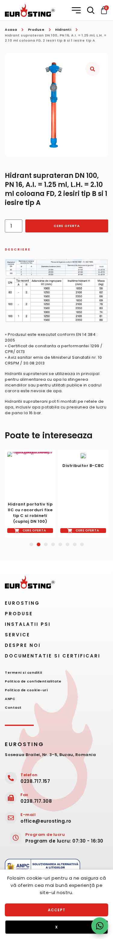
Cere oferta (67, 225)
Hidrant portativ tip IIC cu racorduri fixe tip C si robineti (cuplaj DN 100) (30, 512)
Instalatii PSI (28, 624)
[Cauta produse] (90, 10)
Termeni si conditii (23, 672)
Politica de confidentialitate (33, 681)
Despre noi (23, 645)
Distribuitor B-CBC (83, 465)
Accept (56, 909)
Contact (13, 707)
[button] (77, 10)
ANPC (10, 698)
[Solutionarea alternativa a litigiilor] (42, 868)
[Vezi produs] (30, 475)
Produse (36, 29)
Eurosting (22, 603)
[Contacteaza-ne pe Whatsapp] (99, 925)
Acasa (11, 29)
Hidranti (63, 29)
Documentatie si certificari (52, 656)
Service (17, 635)
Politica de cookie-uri (26, 690)
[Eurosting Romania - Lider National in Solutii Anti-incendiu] (30, 10)
